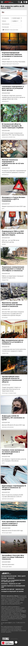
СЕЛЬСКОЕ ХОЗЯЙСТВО (8, 137)
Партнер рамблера (14, 638)
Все (3, 12)
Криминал (5, 101)
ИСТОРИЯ (4, 317)
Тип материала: (5, 18)
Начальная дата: (5, 24)
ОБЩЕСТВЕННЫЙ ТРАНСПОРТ (10, 63)
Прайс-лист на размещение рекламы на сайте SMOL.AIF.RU (13, 581)
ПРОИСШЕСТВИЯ (7, 532)
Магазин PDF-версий (7, 589)
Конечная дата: (5, 27)
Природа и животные (9, 393)
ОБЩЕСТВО (5, 280)
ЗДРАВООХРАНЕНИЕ (8, 427)
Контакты (4, 583)
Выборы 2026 (20, 589)
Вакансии (11, 578)
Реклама (4, 578)
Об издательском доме (8, 576)
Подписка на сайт (15, 583)
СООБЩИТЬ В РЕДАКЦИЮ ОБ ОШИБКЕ (12, 591)
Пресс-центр (22, 576)
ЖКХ (3, 463)
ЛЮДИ (4, 244)
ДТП (3, 208)
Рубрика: (4, 21)
